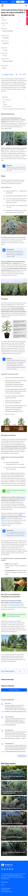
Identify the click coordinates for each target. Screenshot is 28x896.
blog (4, 2)
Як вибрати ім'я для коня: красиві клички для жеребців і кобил (15, 711)
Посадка (5, 104)
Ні (24, 671)
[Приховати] (25, 97)
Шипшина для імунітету (10, 724)
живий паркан (13, 623)
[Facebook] (2, 869)
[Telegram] (7, 869)
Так (20, 671)
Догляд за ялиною (7, 106)
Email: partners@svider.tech (6, 891)
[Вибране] (26, 2)
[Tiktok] (12, 869)
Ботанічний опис (7, 99)
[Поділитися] (16, 74)
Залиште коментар (7, 686)
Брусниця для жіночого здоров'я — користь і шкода (15, 738)
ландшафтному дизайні (15, 602)
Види (4, 102)
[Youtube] (10, 869)
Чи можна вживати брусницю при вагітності (15, 751)
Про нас (2, 884)
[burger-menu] (26, 5)
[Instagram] (5, 869)
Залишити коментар (14, 690)
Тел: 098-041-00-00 (5, 890)
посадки (11, 303)
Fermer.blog (2, 5)
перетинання (22, 499)
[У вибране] (24, 768)
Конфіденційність (4, 882)
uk (14, 2)
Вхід (20, 1)
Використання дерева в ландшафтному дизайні (14, 109)
